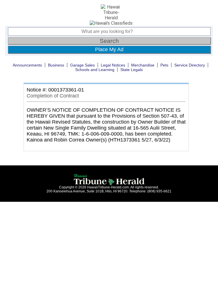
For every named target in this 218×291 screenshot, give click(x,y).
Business (56, 65)
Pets (164, 65)
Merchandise (142, 65)
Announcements (27, 65)
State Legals (131, 69)
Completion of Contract (53, 96)
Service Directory (189, 65)
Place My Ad (109, 49)
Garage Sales (82, 65)
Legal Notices (113, 65)
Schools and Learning (94, 69)
